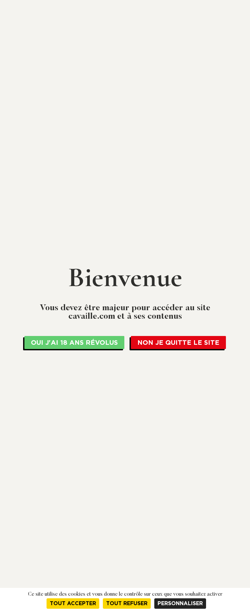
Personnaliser (180, 603)
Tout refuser (126, 603)
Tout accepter (73, 603)
